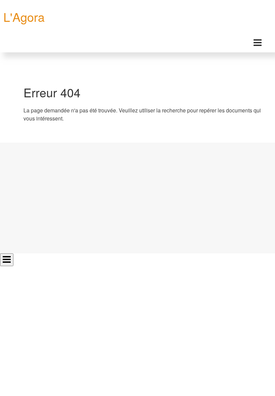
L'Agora (24, 16)
